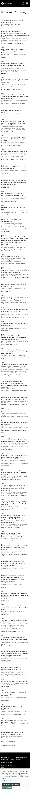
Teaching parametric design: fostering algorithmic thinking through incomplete (14, 607)
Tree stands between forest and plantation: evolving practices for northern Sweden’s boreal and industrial (14, 384)
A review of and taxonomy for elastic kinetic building (13, 411)
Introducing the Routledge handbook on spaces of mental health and (14, 152)
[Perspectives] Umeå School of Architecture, (11, 220)
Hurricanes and (10, 110)
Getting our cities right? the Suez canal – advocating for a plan (14, 721)
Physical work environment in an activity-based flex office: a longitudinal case (14, 547)
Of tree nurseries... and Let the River (13, 208)
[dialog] (15, 780)
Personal (18, 759)
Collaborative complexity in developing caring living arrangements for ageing (14, 502)
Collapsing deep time (13, 681)
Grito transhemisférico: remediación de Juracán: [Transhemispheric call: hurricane (15, 96)
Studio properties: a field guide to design (14, 324)
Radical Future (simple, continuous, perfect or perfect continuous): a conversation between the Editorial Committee (12, 578)
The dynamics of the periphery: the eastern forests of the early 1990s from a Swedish (14, 337)
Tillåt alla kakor (7, 787)
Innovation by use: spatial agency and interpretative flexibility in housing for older (13, 138)
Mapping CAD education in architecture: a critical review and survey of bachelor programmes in (15, 182)
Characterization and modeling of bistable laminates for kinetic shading (13, 472)
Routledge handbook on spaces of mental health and (14, 298)
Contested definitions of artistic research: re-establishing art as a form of (14, 693)
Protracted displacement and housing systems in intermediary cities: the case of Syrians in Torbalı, (15, 270)
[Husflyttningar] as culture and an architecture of (12, 733)
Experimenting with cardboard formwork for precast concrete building (14, 80)
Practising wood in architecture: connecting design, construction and (13, 258)
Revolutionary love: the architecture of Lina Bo (13, 285)
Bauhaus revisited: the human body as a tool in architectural (14, 456)
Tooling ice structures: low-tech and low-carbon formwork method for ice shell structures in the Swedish (14, 366)
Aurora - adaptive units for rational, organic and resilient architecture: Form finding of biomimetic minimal (14, 439)
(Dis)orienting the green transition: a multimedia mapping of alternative (13, 50)
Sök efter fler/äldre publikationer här (10, 741)
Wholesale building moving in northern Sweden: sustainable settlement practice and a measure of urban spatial (14, 654)
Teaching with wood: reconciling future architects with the (14, 621)
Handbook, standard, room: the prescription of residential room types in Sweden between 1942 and (14, 534)
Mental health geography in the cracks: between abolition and (14, 194)
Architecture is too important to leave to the (14, 423)
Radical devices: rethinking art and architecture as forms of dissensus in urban (13, 563)
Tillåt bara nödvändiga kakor (11, 784)
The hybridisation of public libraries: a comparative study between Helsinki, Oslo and (15, 351)
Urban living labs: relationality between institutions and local (14, 398)
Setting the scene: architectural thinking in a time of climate (14, 310)
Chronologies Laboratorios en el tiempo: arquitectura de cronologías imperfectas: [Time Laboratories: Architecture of (14, 487)
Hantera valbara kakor (8, 780)
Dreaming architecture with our (11, 707)
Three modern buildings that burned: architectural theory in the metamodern (14, 639)
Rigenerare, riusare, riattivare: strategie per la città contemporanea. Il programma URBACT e (14, 595)
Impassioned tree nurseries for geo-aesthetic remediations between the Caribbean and (13, 123)
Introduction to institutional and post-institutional (13, 167)
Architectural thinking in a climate (12, 21)
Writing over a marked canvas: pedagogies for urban (11, 668)
